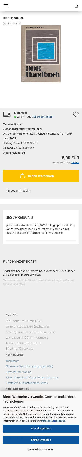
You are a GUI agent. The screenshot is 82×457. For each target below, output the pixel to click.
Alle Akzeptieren (41, 428)
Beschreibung (19, 217)
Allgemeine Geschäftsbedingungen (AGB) (29, 366)
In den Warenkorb (41, 176)
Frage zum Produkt (18, 190)
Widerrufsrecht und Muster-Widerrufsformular (32, 377)
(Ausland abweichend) (42, 117)
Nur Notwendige (41, 439)
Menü (5, 5)
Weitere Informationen (41, 449)
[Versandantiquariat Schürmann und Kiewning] (41, 5)
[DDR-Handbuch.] (41, 53)
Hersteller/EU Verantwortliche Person (27, 382)
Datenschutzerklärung (53, 420)
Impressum (12, 360)
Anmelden (19, 284)
